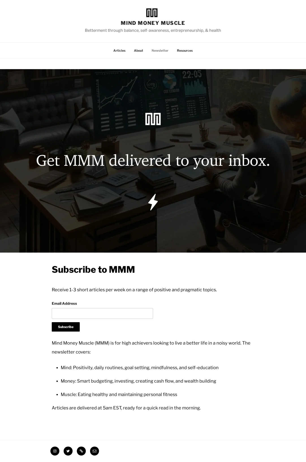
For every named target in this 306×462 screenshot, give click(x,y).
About (138, 50)
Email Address (64, 303)
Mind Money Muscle (153, 23)
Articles (119, 50)
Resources (185, 50)
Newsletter (160, 50)
